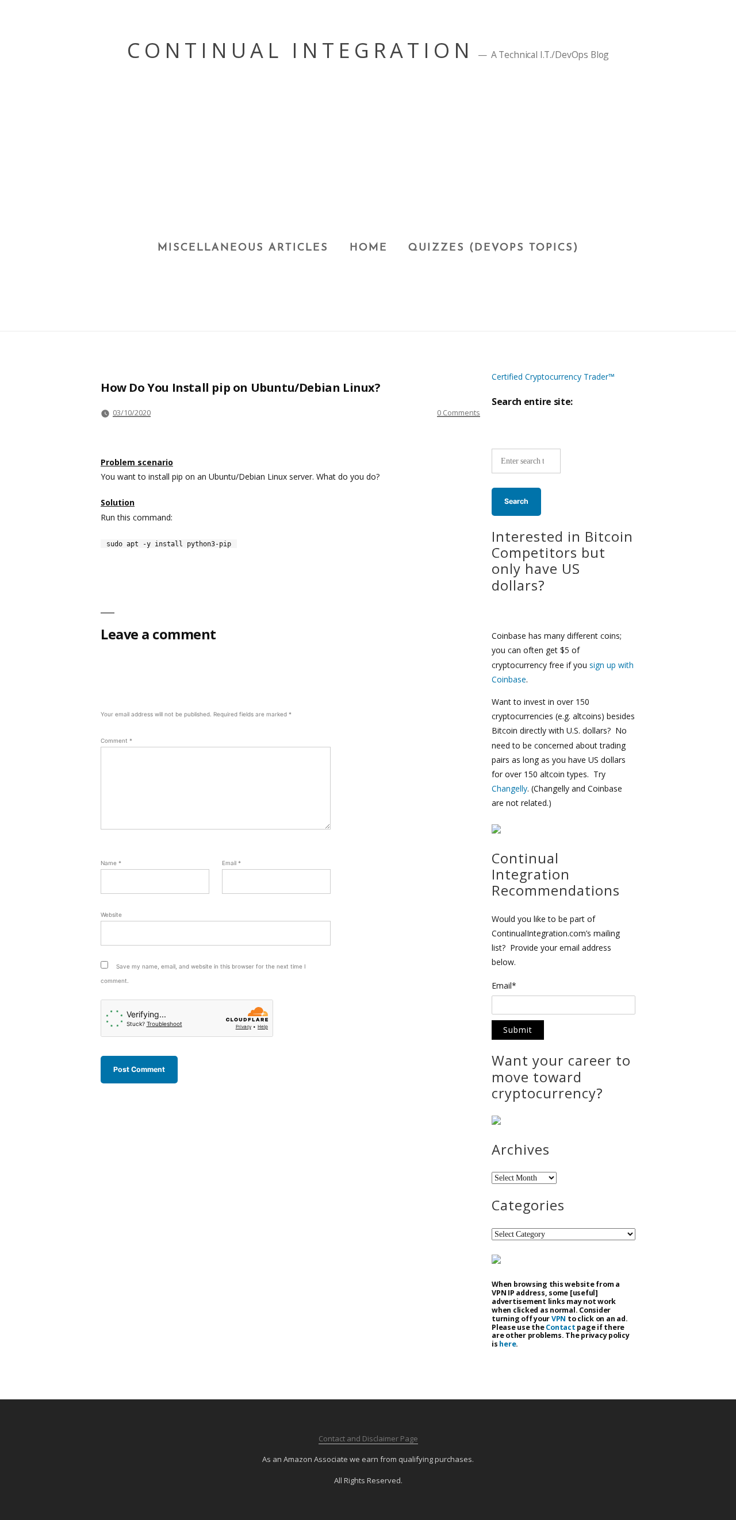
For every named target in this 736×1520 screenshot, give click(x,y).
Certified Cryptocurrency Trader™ (553, 376)
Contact (560, 1327)
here (507, 1344)
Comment (116, 740)
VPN (558, 1319)
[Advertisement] (368, 155)
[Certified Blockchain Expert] (496, 830)
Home (369, 248)
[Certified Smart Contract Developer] (496, 1121)
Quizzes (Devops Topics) (493, 248)
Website (111, 914)
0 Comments (458, 412)
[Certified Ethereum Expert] (496, 1260)
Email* (504, 986)
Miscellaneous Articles (243, 248)
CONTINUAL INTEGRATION (300, 50)
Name (111, 862)
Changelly (509, 788)
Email (231, 862)
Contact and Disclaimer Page (368, 1438)
